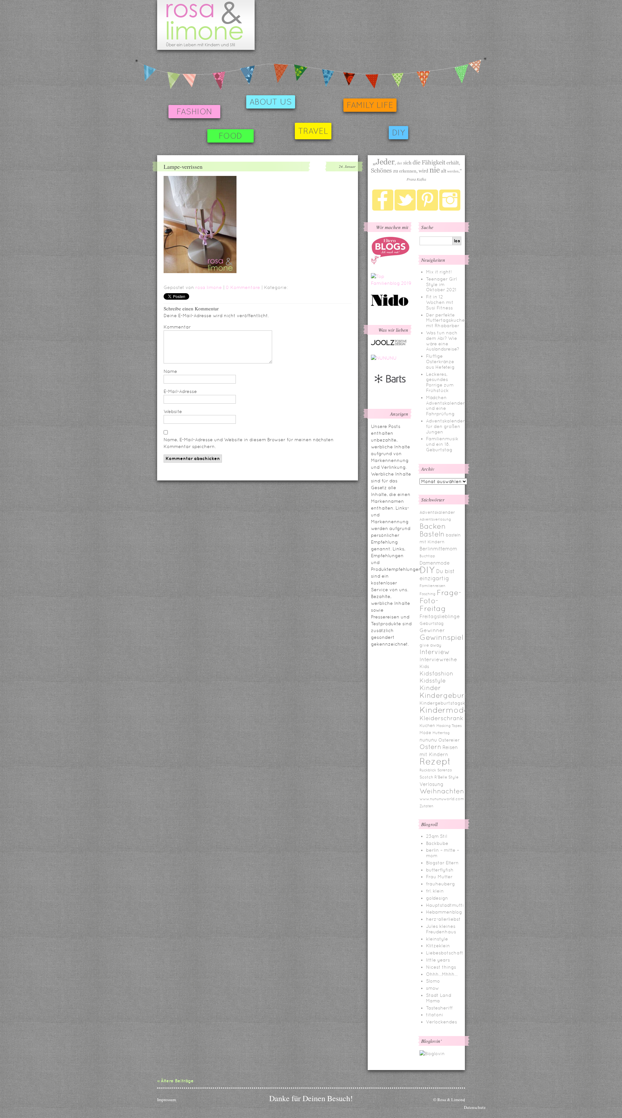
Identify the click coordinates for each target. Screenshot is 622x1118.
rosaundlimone (206, 25)
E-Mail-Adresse (180, 391)
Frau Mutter (439, 876)
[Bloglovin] (432, 1053)
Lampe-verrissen (183, 166)
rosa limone (208, 287)
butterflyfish (440, 869)
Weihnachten (442, 791)
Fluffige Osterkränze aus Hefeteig (440, 361)
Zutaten (426, 806)
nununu (428, 740)
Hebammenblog (444, 912)
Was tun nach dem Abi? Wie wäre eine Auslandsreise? (442, 341)
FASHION (194, 111)
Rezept (435, 761)
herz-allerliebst (443, 919)
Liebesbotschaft (444, 952)
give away (431, 645)
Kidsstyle (433, 680)
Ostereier (449, 740)
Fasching (427, 594)
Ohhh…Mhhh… (442, 974)
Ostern (430, 746)
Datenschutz (475, 1107)
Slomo (433, 981)
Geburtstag (432, 623)
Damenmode (435, 563)
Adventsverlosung (435, 519)
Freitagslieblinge (440, 616)
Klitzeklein (438, 945)
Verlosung (431, 784)
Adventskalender (437, 512)
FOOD (230, 136)
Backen (433, 526)
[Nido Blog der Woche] (392, 304)
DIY (398, 132)
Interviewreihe (438, 659)
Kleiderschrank (441, 718)
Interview (435, 651)
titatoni (434, 1014)
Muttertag (441, 733)
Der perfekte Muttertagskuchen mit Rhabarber (447, 320)
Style (453, 777)
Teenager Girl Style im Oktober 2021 (441, 284)
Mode (425, 732)
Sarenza (444, 770)
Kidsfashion (436, 673)
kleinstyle (437, 938)
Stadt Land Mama (438, 998)
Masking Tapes (449, 725)
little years (438, 959)
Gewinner (432, 630)
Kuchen (427, 725)
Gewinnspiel (442, 637)
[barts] (390, 388)
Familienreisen (432, 586)
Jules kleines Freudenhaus (441, 929)
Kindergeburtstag (451, 695)
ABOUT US (270, 102)
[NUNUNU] (384, 358)
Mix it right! (439, 271)
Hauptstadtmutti (445, 905)
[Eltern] (390, 262)
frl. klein (435, 890)
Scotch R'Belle (433, 777)
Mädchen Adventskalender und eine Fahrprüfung (445, 405)
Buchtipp (427, 556)
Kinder (430, 688)
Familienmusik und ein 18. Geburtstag (442, 444)
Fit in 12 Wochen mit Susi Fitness (440, 302)
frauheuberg (440, 883)
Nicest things (441, 967)
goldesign (437, 898)
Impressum (166, 1099)
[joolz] (389, 344)
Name (170, 371)
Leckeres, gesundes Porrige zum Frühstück (440, 382)
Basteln (432, 534)
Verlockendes (441, 1021)
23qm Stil (436, 836)
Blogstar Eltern (442, 862)
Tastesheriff (439, 1007)
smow (432, 988)
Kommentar (177, 326)
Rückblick (428, 770)
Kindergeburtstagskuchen (449, 703)
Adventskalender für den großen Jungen (445, 426)
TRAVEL (313, 131)
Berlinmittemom (438, 548)
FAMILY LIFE (370, 105)
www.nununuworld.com (442, 799)
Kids (424, 666)
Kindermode (444, 710)
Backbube (437, 843)
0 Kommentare (243, 287)
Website (173, 411)
